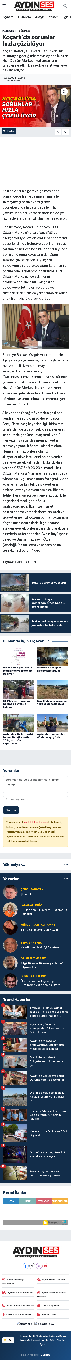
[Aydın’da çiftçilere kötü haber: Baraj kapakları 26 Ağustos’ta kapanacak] (18, 722)
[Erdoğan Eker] (10, 945)
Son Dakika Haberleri (18, 1314)
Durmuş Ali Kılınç (33, 976)
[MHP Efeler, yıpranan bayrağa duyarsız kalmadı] (18, 689)
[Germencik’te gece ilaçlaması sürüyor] (52, 656)
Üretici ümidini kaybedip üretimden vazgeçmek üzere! (41, 983)
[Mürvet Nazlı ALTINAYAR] (10, 927)
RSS (9, 1340)
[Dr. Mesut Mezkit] (10, 962)
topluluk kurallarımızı (36, 822)
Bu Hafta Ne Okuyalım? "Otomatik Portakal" (44, 912)
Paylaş (11, 131)
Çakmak (26, 894)
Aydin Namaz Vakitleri (20, 1292)
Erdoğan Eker (31, 942)
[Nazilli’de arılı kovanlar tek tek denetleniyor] (52, 689)
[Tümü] (66, 864)
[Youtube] (45, 1266)
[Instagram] (39, 1266)
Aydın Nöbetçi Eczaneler (13, 1281)
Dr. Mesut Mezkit (33, 958)
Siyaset (8, 17)
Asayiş (39, 17)
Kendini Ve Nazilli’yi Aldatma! (40, 947)
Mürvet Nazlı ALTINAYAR (38, 925)
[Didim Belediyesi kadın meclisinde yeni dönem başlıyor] (18, 656)
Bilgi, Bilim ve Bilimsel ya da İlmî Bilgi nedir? (42, 965)
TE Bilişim (44, 1354)
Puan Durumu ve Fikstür (20, 1305)
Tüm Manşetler (50, 1305)
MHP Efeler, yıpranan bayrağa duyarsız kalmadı (16, 704)
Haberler (8, 31)
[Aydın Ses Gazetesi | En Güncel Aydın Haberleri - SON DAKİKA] (34, 6)
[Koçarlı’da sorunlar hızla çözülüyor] (35, 106)
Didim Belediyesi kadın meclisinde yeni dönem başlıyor (17, 670)
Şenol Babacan (32, 889)
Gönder (11, 810)
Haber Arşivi (49, 1314)
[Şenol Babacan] (10, 891)
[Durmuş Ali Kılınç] (10, 980)
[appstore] (25, 1324)
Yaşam (53, 17)
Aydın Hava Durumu (53, 1279)
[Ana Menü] (4, 6)
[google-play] (44, 1324)
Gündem (24, 17)
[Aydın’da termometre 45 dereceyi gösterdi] (52, 722)
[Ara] (65, 6)
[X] (32, 1266)
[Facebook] (26, 1266)
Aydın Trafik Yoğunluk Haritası (51, 1294)
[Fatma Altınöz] (10, 909)
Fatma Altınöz (31, 905)
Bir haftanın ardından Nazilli (39, 929)
